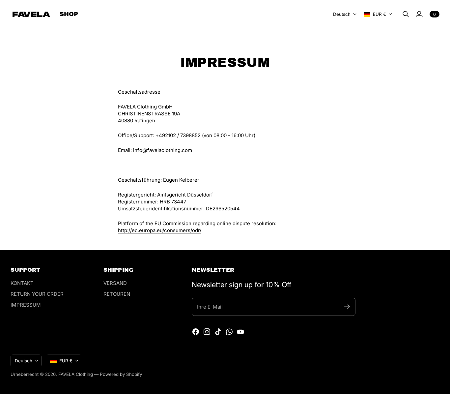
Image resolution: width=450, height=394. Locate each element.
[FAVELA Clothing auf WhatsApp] (229, 332)
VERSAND (115, 283)
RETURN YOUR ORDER (37, 294)
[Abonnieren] (347, 306)
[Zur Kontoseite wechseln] (419, 14)
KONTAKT (22, 283)
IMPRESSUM (26, 305)
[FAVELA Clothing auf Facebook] (196, 332)
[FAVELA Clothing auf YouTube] (240, 332)
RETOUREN (116, 294)
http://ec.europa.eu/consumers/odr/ (159, 230)
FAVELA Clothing (75, 374)
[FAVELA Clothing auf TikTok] (218, 332)
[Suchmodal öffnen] (405, 14)
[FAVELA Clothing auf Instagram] (207, 332)
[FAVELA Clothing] (31, 14)
